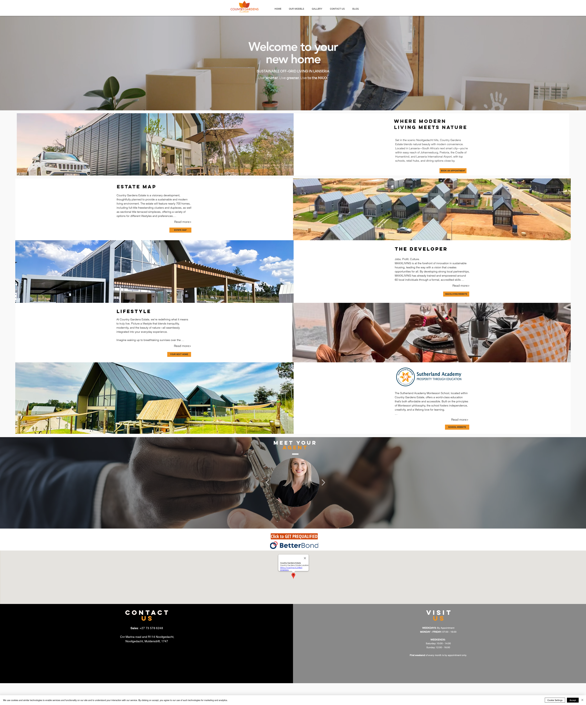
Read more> (182, 222)
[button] (294, 482)
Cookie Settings (554, 700)
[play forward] (323, 482)
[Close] (582, 700)
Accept (573, 700)
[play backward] (267, 482)
